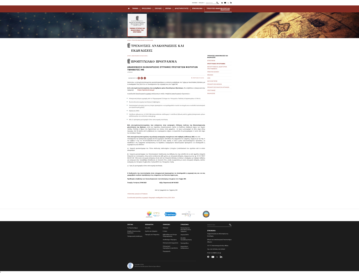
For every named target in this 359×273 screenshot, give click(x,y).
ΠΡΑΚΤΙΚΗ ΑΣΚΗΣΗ (213, 72)
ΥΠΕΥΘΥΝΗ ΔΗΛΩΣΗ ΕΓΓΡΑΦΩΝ (137, 194)
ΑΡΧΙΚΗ (129, 40)
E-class (165, 231)
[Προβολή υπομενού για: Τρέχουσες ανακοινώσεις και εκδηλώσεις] (231, 8)
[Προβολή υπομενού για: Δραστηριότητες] (189, 8)
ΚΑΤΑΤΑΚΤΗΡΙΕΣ (212, 81)
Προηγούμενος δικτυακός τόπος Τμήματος (186, 229)
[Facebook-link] (222, 3)
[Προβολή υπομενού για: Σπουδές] (163, 8)
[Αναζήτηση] (217, 3)
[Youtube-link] (225, 3)
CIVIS (208, 78)
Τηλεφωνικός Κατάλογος (134, 236)
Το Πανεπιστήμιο (132, 228)
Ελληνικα (194, 3)
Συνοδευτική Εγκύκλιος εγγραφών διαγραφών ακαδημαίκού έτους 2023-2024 (151, 197)
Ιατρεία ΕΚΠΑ (185, 234)
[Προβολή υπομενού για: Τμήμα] (139, 8)
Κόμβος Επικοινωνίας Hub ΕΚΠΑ (134, 232)
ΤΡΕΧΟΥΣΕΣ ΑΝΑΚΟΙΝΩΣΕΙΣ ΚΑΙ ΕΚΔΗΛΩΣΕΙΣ (218, 9)
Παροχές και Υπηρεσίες (152, 234)
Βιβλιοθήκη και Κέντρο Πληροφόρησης (170, 235)
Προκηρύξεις (185, 243)
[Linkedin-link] (231, 3)
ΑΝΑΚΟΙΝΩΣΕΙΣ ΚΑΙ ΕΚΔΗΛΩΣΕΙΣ (139, 55)
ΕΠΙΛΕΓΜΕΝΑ (211, 60)
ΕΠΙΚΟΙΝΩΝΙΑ (197, 8)
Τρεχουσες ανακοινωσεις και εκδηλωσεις (142, 40)
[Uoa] (130, 266)
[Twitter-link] (228, 3)
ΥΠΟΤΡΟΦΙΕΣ (211, 90)
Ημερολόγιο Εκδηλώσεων (185, 247)
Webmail (165, 228)
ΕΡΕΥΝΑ (168, 8)
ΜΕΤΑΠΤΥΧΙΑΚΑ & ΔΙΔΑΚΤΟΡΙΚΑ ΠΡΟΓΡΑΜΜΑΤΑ (217, 68)
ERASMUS (210, 75)
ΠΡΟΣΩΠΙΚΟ (146, 8)
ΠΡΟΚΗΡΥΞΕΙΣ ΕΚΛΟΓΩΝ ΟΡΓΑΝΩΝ (218, 87)
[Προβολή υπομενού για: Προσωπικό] (152, 8)
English (201, 3)
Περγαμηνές (166, 251)
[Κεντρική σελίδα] (137, 21)
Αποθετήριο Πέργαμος (170, 239)
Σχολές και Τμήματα (151, 231)
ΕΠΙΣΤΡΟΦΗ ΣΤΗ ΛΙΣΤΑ (198, 78)
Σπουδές (147, 228)
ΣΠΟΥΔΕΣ (158, 8)
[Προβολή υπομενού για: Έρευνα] (172, 8)
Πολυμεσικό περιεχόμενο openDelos (170, 247)
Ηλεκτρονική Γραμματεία (170, 243)
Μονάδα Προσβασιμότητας (186, 239)
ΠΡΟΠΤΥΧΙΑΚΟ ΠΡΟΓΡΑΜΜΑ (216, 64)
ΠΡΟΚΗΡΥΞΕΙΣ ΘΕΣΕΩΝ (214, 84)
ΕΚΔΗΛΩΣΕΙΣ (211, 93)
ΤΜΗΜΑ (135, 8)
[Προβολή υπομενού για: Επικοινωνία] (203, 8)
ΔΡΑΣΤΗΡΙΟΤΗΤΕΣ (181, 8)
